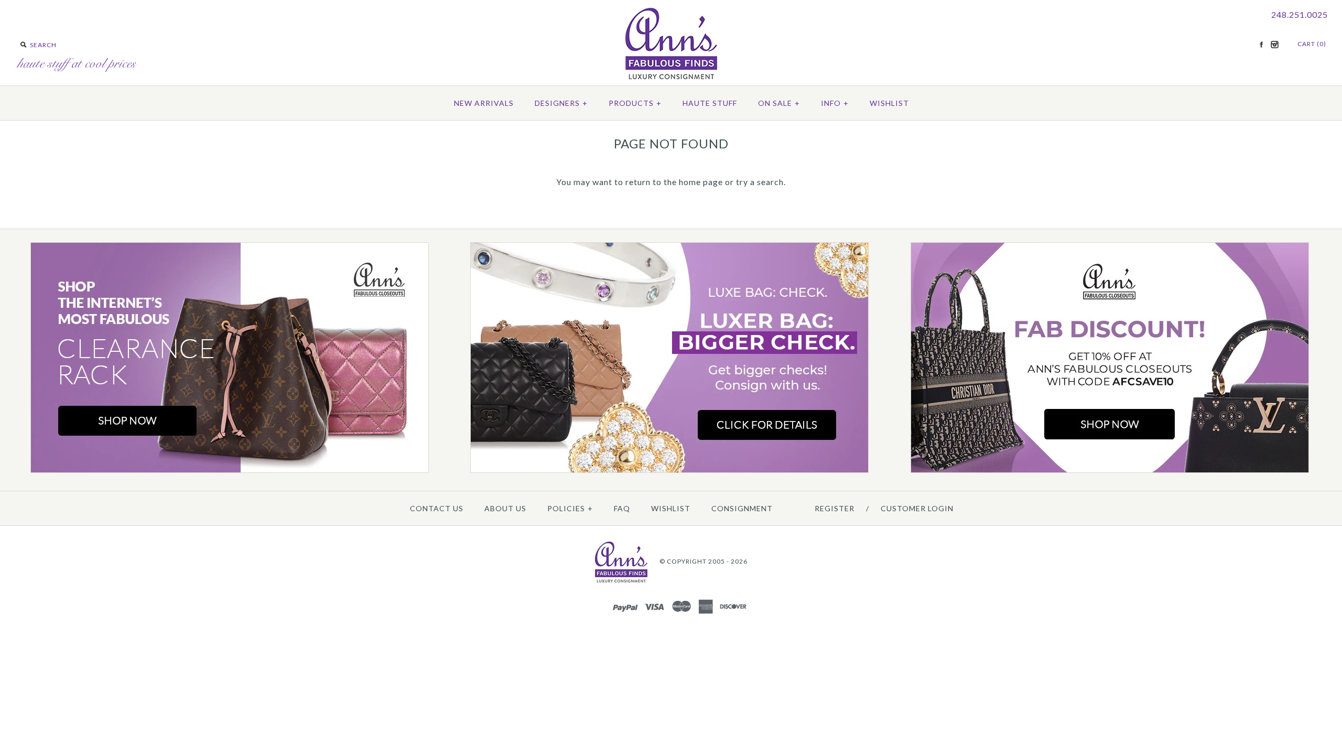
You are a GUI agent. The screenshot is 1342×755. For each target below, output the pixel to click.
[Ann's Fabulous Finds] (671, 76)
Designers (561, 103)
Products (635, 103)
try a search (760, 182)
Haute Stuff (710, 103)
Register (834, 508)
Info (835, 103)
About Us (505, 508)
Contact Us (436, 508)
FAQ (622, 508)
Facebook (1261, 44)
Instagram (1274, 44)
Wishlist (889, 103)
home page (701, 182)
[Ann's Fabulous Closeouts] (229, 470)
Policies (570, 508)
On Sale (779, 103)
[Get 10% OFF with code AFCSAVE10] (1110, 470)
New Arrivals (484, 103)
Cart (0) (1311, 44)
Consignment (742, 508)
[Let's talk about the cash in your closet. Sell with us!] (669, 470)
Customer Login (917, 508)
